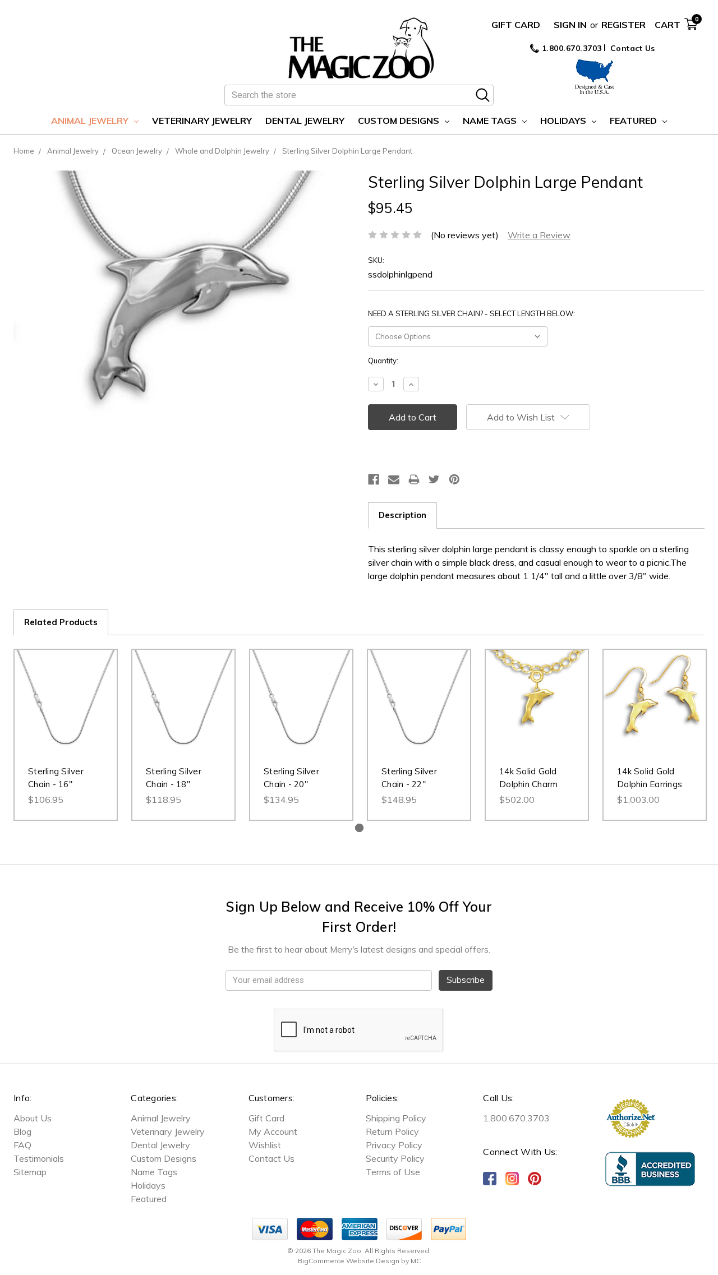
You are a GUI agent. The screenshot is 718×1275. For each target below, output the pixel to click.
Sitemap (30, 1171)
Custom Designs (399, 120)
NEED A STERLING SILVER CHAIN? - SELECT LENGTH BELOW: (471, 313)
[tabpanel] (66, 735)
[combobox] (359, 95)
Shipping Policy (396, 1118)
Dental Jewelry (304, 120)
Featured (634, 120)
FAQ (22, 1145)
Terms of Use (393, 1171)
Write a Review (539, 235)
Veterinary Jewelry (202, 120)
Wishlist (264, 1145)
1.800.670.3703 (570, 48)
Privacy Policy (394, 1145)
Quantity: (383, 360)
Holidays (564, 120)
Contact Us (632, 48)
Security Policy (395, 1158)
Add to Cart (66, 712)
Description (402, 515)
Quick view (65, 689)
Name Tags (491, 120)
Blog (22, 1131)
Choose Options (537, 712)
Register (623, 24)
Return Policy (392, 1131)
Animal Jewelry (91, 120)
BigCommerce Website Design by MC (359, 1260)
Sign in (570, 24)
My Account (272, 1131)
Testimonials (38, 1158)
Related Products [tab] (61, 622)
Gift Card (515, 24)
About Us (32, 1118)
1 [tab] (359, 828)
